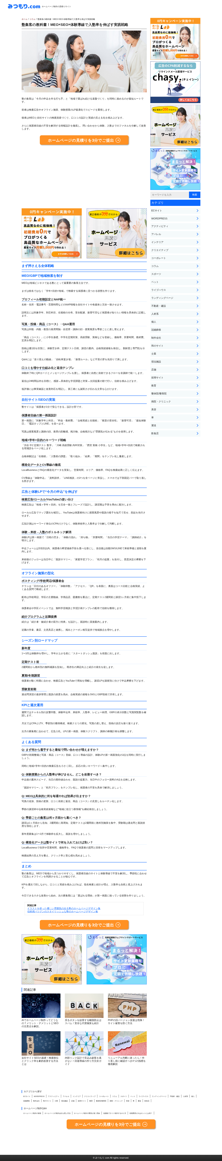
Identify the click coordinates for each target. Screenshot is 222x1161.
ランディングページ (162, 297)
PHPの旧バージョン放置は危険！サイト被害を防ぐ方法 (126, 1022)
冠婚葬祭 (156, 329)
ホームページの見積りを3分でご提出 (81, 140)
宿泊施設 (156, 361)
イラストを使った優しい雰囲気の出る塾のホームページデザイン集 (63, 908)
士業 (153, 353)
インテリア (157, 242)
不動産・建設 (158, 305)
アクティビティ (159, 226)
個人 (153, 321)
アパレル (156, 234)
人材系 (155, 313)
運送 (153, 425)
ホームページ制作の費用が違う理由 (87, 1113)
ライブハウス (158, 290)
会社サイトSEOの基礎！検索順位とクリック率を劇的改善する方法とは (40, 1060)
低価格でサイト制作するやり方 (114, 1113)
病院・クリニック (161, 401)
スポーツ (156, 274)
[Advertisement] (84, 178)
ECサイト (156, 210)
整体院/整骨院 (159, 393)
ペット (155, 282)
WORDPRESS (159, 218)
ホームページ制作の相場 (32, 1113)
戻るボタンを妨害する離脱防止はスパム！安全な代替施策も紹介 (83, 1022)
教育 (153, 385)
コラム (155, 266)
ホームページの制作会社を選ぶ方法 (58, 1113)
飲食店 (155, 433)
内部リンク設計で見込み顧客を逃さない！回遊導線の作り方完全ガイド (83, 1060)
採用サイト (157, 377)
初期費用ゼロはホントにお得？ (141, 1113)
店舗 (153, 369)
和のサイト (157, 345)
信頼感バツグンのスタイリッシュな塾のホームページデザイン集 (62, 911)
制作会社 (156, 337)
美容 (153, 409)
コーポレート (158, 258)
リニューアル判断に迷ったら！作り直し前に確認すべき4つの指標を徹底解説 (127, 1060)
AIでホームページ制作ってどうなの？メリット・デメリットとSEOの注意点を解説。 (40, 1023)
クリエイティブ (159, 250)
